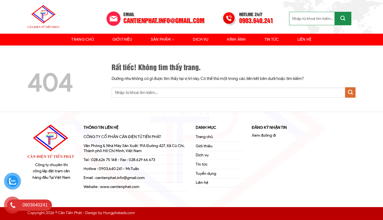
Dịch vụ (200, 39)
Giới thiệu (122, 39)
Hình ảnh (236, 39)
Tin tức (271, 39)
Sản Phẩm (161, 39)
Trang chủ (82, 39)
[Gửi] (342, 18)
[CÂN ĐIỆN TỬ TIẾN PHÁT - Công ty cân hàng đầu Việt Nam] (51, 17)
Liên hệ (304, 39)
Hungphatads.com (119, 212)
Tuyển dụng (206, 173)
